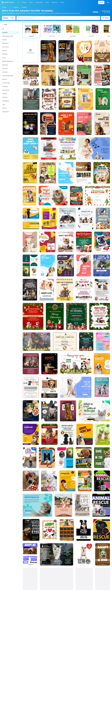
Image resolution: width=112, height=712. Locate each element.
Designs (5, 18)
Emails (12, 18)
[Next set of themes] (110, 30)
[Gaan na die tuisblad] (6, 2)
